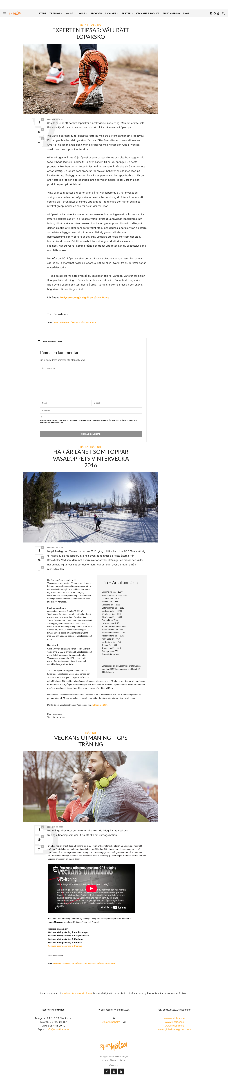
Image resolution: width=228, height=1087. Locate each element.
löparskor (75, 322)
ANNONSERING (171, 13)
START (42, 13)
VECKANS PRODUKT (147, 13)
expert (56, 322)
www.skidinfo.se (174, 1025)
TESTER (126, 13)
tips (94, 322)
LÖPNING (95, 25)
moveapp (57, 963)
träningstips (81, 963)
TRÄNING (54, 13)
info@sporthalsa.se (58, 1029)
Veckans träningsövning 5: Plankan (65, 946)
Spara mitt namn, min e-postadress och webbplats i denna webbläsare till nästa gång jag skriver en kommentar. (88, 421)
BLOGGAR (96, 13)
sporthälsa (68, 963)
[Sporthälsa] (15, 13)
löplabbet (86, 322)
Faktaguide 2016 (99, 705)
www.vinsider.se (174, 1021)
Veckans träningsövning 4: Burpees (65, 942)
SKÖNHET (110, 13)
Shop (186, 13)
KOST (82, 13)
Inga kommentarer (53, 341)
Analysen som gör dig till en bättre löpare (84, 297)
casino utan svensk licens (77, 993)
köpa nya (64, 322)
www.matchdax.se (174, 1018)
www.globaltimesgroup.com (174, 1029)
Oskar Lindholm (111, 1021)
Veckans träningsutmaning (101, 963)
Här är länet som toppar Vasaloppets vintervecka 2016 (91, 458)
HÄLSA (69, 13)
